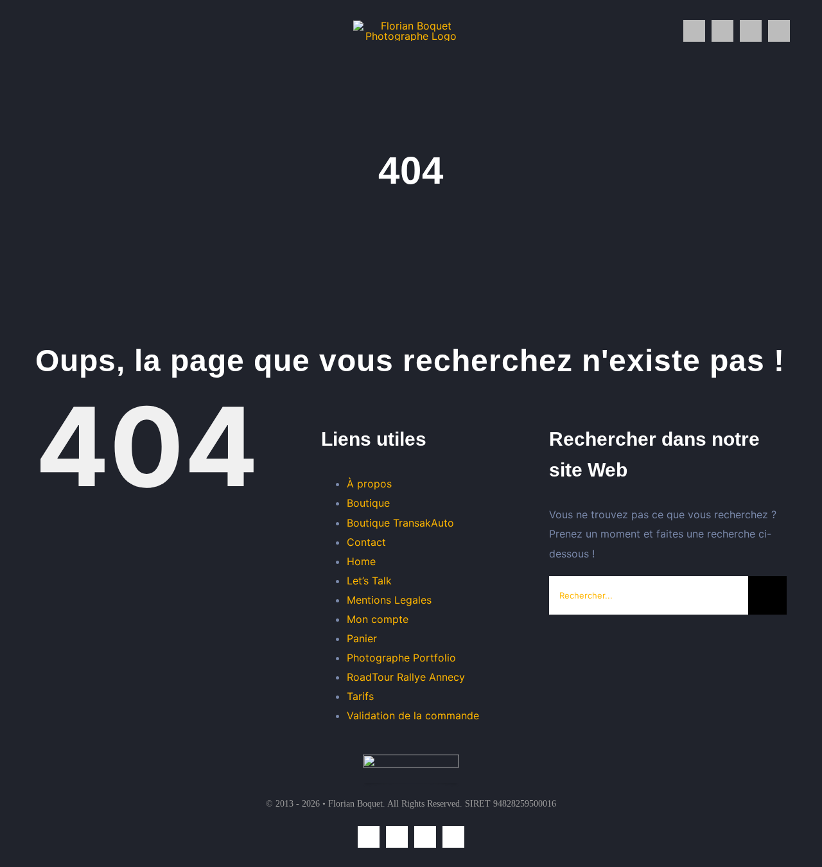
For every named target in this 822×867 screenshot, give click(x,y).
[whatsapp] (722, 31)
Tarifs (360, 696)
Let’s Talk (369, 580)
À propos (369, 483)
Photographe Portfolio (401, 657)
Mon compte (377, 619)
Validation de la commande (413, 715)
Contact (366, 542)
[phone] (779, 31)
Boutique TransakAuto (400, 522)
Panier (362, 638)
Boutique (368, 502)
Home (361, 561)
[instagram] (694, 31)
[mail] (751, 31)
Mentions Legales (389, 599)
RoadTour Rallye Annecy (406, 676)
